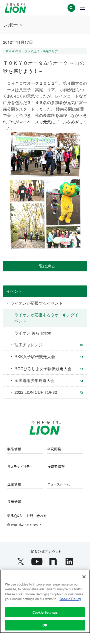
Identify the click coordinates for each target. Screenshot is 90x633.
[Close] (84, 576)
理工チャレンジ (28, 345)
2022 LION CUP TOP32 (35, 392)
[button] (71, 8)
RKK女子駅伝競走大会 (34, 356)
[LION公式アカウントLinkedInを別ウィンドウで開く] (69, 561)
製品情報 (14, 449)
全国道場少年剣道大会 (34, 380)
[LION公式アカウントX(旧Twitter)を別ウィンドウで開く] (20, 561)
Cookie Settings (45, 612)
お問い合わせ (36, 515)
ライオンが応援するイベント (37, 303)
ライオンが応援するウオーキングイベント (46, 318)
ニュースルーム (58, 484)
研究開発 (54, 449)
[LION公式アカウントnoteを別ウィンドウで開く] (53, 561)
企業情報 (14, 484)
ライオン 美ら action (32, 333)
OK (44, 625)
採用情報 (14, 502)
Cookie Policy (70, 598)
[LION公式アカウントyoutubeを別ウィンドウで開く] (36, 561)
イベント (14, 291)
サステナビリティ (19, 466)
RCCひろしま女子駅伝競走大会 (43, 368)
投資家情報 (56, 466)
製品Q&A (14, 515)
